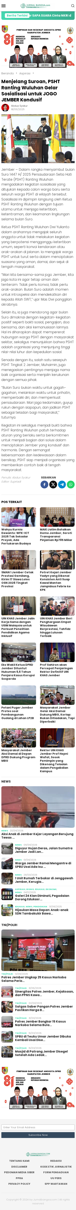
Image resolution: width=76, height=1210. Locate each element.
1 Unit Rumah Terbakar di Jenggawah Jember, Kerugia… (44, 880)
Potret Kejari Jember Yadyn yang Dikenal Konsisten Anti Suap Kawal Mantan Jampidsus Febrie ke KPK (56, 581)
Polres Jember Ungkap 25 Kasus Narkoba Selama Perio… (33, 979)
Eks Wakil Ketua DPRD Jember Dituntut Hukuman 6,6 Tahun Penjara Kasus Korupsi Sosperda (18, 672)
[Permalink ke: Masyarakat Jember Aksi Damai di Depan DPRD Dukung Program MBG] (18, 738)
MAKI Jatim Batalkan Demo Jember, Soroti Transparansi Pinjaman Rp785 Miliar (56, 535)
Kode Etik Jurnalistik (56, 1167)
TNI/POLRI (9, 925)
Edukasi (40, 889)
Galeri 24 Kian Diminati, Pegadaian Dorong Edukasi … (42, 897)
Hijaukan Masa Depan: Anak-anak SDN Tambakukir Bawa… (41, 911)
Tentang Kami (19, 1161)
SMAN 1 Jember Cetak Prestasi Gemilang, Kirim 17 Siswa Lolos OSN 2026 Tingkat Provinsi (17, 579)
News (6, 781)
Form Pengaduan (56, 1172)
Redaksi (56, 1161)
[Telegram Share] (62, 484)
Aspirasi (20, 889)
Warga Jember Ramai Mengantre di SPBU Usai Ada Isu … (43, 865)
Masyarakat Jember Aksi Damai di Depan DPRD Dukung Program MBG (18, 755)
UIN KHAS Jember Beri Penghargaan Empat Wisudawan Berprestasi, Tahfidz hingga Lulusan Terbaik (56, 627)
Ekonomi (51, 889)
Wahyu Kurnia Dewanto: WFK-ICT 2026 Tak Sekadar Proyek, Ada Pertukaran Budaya (16, 536)
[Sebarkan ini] (44, 484)
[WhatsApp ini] (71, 484)
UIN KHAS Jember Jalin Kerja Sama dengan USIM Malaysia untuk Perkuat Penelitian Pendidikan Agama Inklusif (18, 627)
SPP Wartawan (56, 1184)
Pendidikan (40, 906)
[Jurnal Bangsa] (38, 5)
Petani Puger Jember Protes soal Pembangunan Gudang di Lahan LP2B (17, 713)
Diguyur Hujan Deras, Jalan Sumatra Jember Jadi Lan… (43, 850)
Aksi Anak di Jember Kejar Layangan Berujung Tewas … (37, 835)
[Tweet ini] (53, 484)
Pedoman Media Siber (19, 1172)
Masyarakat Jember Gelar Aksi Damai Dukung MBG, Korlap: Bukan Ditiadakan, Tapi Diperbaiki (57, 715)
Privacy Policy (19, 1184)
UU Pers (56, 1178)
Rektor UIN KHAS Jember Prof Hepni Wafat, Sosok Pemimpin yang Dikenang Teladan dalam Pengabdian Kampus (54, 760)
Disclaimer (19, 1167)
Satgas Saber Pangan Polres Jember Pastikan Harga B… (44, 1008)
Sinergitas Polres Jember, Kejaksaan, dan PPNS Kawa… (44, 993)
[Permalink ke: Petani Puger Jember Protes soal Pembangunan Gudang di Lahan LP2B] (18, 695)
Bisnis (30, 889)
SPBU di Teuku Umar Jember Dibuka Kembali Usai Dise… (43, 1038)
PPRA (19, 1178)
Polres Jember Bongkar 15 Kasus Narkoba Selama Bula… (40, 1023)
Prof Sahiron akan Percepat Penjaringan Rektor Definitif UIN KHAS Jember (56, 670)
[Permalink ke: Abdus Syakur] (5, 107)
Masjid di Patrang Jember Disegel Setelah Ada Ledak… (41, 1053)
